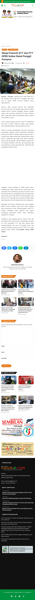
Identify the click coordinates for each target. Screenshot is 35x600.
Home (4, 46)
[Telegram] (26, 248)
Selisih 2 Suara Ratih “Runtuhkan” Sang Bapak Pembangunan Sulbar (8, 309)
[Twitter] (9, 248)
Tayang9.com (28, 592)
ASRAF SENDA (5, 534)
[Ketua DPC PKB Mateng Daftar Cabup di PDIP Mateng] (26, 380)
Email (3, 352)
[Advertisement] (17, 30)
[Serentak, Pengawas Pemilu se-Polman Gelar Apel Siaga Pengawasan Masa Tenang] (9, 399)
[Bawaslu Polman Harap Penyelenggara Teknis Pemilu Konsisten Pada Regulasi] (9, 380)
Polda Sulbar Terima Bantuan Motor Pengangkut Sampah (25, 291)
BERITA (8, 46)
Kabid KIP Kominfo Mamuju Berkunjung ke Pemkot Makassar (8, 291)
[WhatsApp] (20, 248)
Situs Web (4, 358)
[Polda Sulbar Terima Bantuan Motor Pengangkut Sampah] (26, 283)
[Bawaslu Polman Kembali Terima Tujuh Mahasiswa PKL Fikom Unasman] (26, 399)
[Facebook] (3, 248)
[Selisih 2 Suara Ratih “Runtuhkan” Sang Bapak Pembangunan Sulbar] (9, 301)
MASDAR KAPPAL (8, 63)
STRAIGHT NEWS (13, 49)
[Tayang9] (17, 5)
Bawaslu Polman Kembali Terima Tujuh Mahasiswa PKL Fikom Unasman (25, 407)
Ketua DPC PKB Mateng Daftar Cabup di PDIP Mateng (24, 387)
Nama (3, 346)
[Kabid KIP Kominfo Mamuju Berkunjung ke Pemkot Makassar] (9, 283)
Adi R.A (3, 518)
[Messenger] (15, 248)
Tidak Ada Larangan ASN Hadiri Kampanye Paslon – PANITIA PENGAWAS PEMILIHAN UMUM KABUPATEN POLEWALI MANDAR (16, 528)
